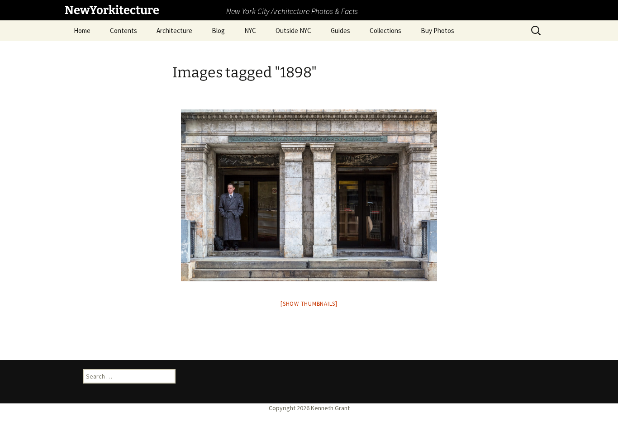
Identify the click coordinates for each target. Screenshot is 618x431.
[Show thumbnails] (309, 304)
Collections (385, 30)
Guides (340, 30)
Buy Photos (437, 30)
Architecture (174, 30)
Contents (123, 30)
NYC (250, 30)
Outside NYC (293, 30)
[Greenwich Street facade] (309, 195)
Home (82, 30)
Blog (218, 30)
